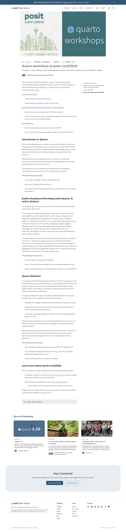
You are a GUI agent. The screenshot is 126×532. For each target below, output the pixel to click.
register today (46, 393)
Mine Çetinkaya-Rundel (46, 75)
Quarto (56, 62)
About (103, 8)
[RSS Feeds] (105, 507)
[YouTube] (102, 507)
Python (68, 62)
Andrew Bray (33, 99)
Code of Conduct (110, 527)
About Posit (75, 509)
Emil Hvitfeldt (49, 128)
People (74, 8)
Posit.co (74, 506)
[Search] (112, 8)
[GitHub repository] (109, 8)
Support (74, 511)
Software (67, 8)
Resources (88, 8)
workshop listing (58, 375)
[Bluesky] (95, 507)
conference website (51, 390)
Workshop (39, 401)
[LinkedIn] (99, 507)
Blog (97, 8)
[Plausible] (109, 507)
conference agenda (61, 382)
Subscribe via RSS (72, 483)
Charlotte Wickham (35, 128)
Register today (34, 90)
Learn (33, 401)
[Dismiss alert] (114, 2)
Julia (73, 62)
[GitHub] (88, 507)
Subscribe (75, 516)
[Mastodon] (92, 507)
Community (45, 62)
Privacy (102, 527)
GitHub (74, 513)
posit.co (16, 510)
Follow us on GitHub (54, 483)
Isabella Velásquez (32, 75)
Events (81, 8)
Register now (67, 2)
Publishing (37, 62)
